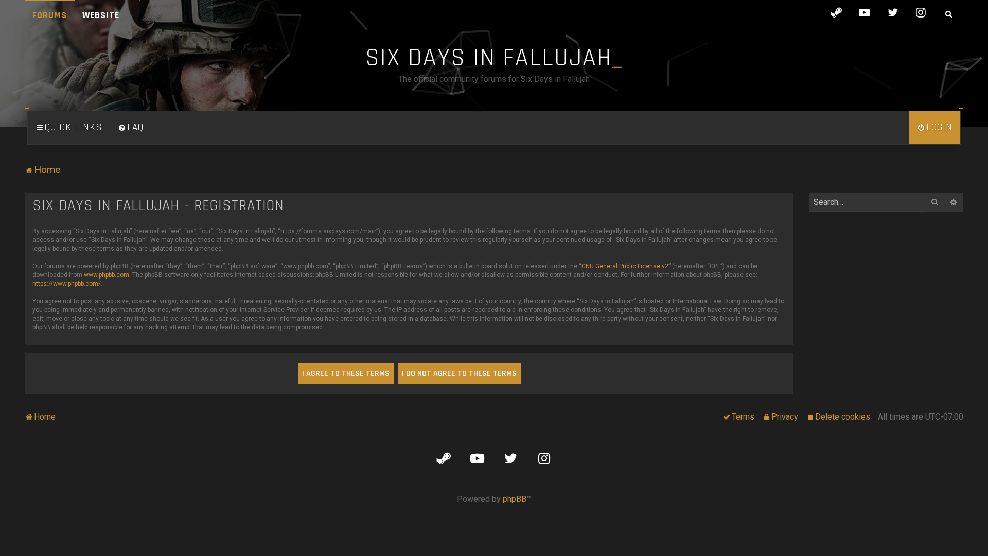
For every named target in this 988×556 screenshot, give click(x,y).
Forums (49, 15)
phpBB (514, 499)
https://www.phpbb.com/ (66, 283)
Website (100, 15)
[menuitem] (130, 127)
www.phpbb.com (106, 275)
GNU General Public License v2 (624, 266)
